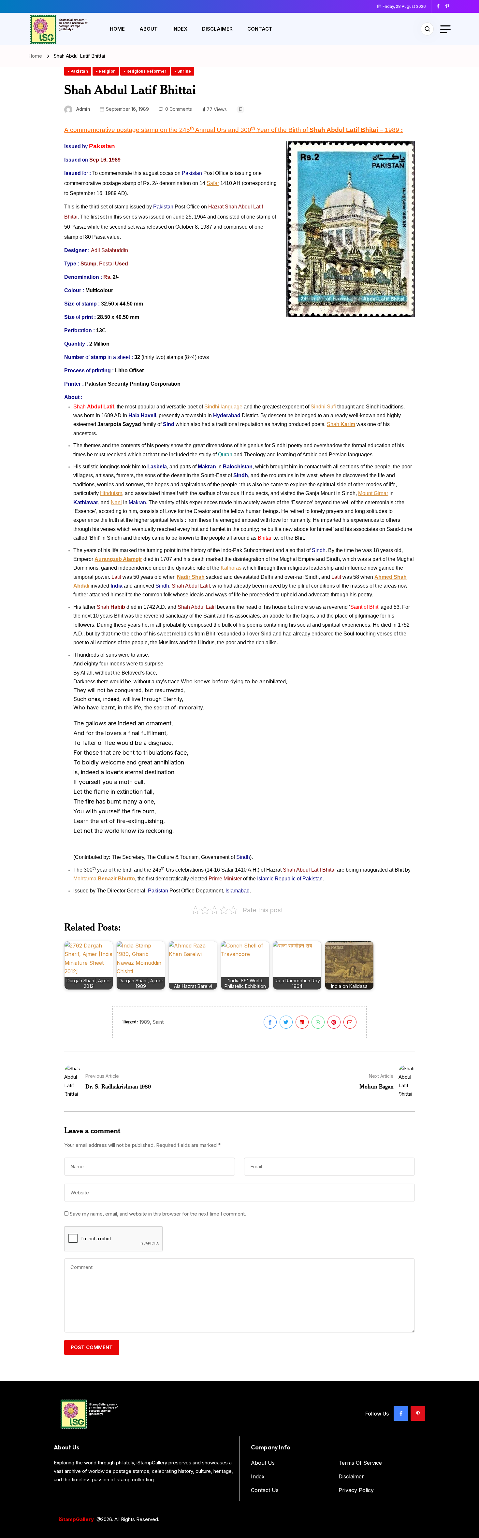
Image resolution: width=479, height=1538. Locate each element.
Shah (341, 424)
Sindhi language (223, 406)
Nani (116, 502)
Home (117, 29)
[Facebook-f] (401, 1413)
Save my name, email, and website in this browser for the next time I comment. (158, 1214)
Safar (213, 183)
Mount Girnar (373, 493)
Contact (259, 29)
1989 (144, 1022)
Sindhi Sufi (323, 406)
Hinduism (111, 493)
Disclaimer (217, 29)
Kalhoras (231, 568)
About (148, 29)
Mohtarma (104, 878)
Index (179, 29)
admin (83, 109)
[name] (440, 6)
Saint (158, 1022)
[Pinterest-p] (418, 1413)
